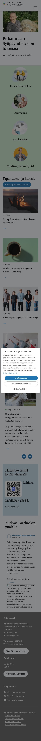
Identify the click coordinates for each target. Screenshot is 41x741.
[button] (20, 389)
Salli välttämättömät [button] (21, 384)
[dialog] (20, 370)
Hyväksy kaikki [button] (21, 378)
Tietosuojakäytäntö (10, 373)
